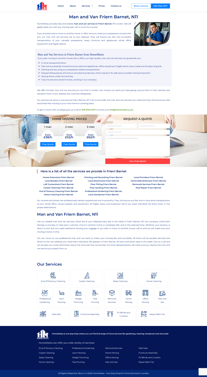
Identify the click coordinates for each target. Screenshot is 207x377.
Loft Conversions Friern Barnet (58, 184)
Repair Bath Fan (146, 362)
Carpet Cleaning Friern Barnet (58, 188)
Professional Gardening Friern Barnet (103, 191)
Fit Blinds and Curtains (149, 357)
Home (61, 6)
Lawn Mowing (79, 353)
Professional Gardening (83, 348)
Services (86, 6)
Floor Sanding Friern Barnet (103, 188)
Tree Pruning (78, 362)
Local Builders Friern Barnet (58, 181)
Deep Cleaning (46, 357)
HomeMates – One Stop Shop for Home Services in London (120, 373)
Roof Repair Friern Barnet (148, 188)
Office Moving (112, 357)
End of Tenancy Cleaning (51, 348)
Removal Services (113, 348)
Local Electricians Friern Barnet (103, 181)
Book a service (141, 6)
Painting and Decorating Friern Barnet (103, 177)
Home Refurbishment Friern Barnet (148, 181)
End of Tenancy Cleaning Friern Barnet (58, 191)
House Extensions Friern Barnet (58, 177)
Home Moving (112, 353)
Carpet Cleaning (47, 353)
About (73, 6)
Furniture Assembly (148, 353)
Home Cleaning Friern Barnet (58, 194)
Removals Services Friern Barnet (148, 184)
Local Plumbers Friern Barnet (148, 177)
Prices (102, 6)
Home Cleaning (46, 362)
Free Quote (48, 144)
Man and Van (111, 362)
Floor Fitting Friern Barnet (103, 184)
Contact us (116, 6)
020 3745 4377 (160, 6)
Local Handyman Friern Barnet (103, 194)
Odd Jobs (143, 348)
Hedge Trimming (80, 357)
